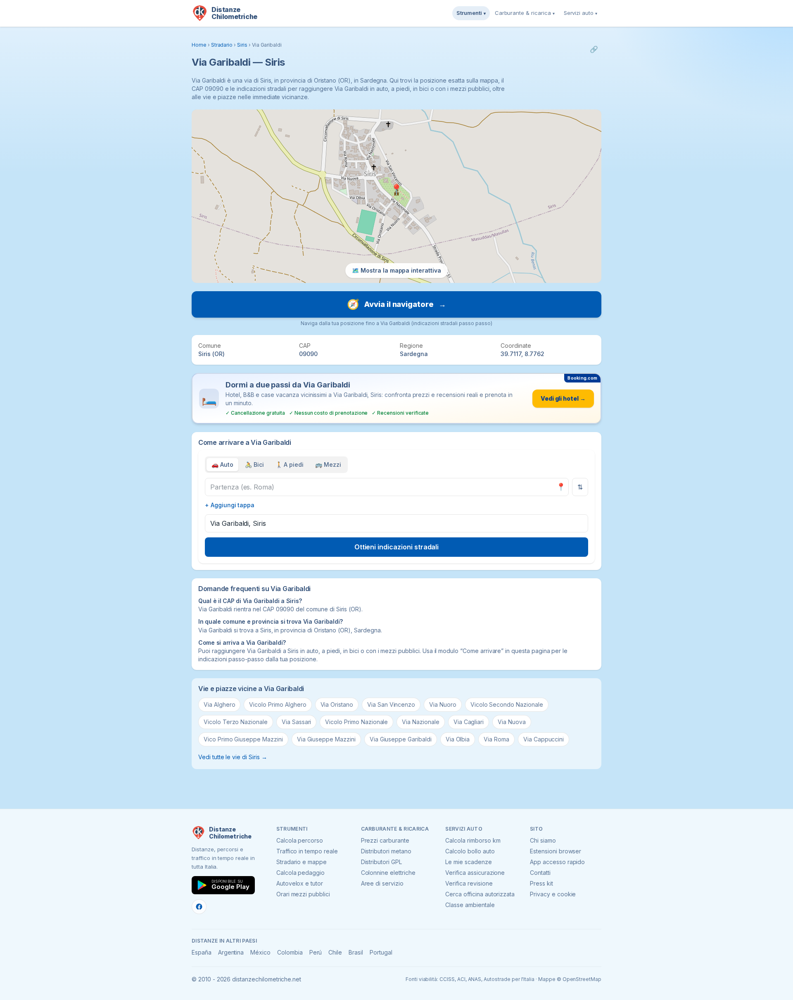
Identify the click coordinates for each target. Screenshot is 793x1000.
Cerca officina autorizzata (480, 894)
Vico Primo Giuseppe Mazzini (243, 739)
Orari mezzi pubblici (303, 894)
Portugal (381, 952)
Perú (315, 952)
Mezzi (328, 464)
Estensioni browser (555, 851)
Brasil (356, 952)
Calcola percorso (299, 840)
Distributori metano (386, 851)
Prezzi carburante (385, 840)
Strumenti (471, 13)
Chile (335, 952)
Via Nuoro (442, 704)
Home (199, 45)
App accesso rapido (557, 861)
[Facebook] (199, 906)
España (201, 952)
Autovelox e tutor (299, 883)
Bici (254, 464)
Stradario (222, 45)
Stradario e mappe (301, 861)
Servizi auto (580, 13)
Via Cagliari (468, 721)
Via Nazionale (420, 721)
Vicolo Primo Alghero (277, 704)
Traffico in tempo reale (307, 851)
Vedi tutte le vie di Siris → (232, 756)
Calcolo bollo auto (469, 851)
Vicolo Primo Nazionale (356, 721)
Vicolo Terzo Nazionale (236, 721)
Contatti (540, 872)
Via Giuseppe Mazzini (326, 739)
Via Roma (496, 739)
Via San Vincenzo (391, 704)
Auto (222, 464)
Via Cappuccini (543, 739)
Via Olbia (458, 739)
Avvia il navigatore (396, 304)
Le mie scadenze (468, 861)
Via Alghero (219, 704)
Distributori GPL (381, 861)
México (260, 952)
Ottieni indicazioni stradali (396, 547)
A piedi (289, 464)
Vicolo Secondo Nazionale (506, 704)
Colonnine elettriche (388, 872)
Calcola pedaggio (300, 872)
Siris (242, 45)
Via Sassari (296, 721)
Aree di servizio (382, 883)
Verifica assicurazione (475, 872)
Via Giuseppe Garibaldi (401, 739)
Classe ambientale (469, 904)
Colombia (290, 952)
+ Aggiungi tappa (229, 504)
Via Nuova (512, 721)
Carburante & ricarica (525, 13)
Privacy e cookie (553, 894)
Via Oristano (337, 704)
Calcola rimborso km (472, 840)
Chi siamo (543, 840)
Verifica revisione (468, 883)
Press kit (541, 883)
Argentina (231, 952)
